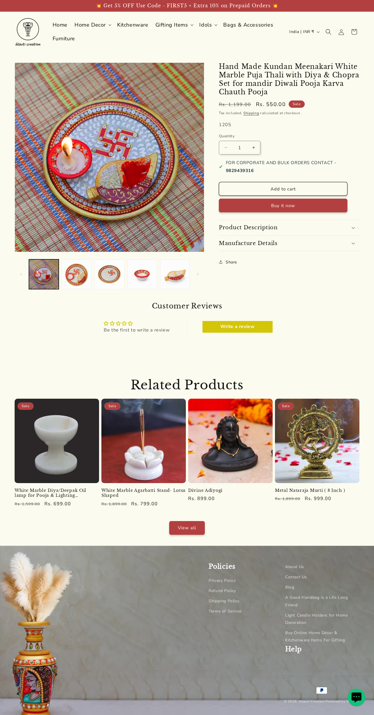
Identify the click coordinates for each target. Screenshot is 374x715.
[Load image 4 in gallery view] (142, 274)
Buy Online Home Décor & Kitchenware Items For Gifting (315, 636)
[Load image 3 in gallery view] (109, 274)
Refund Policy (222, 590)
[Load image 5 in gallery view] (175, 274)
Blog (289, 587)
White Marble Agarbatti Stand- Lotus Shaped (143, 493)
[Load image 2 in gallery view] (76, 274)
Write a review (237, 327)
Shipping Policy (224, 601)
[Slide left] (21, 274)
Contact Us (296, 577)
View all (187, 528)
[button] (92, 25)
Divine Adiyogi (205, 490)
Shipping (251, 113)
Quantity (227, 135)
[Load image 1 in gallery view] (44, 274)
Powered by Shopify (342, 701)
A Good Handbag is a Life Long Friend (316, 601)
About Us (294, 567)
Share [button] (231, 262)
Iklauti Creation (311, 701)
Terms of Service (225, 611)
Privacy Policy (222, 580)
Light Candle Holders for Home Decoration (316, 618)
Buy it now (283, 206)
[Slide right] (197, 274)
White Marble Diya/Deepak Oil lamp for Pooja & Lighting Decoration (50, 493)
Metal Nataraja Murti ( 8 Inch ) (310, 490)
